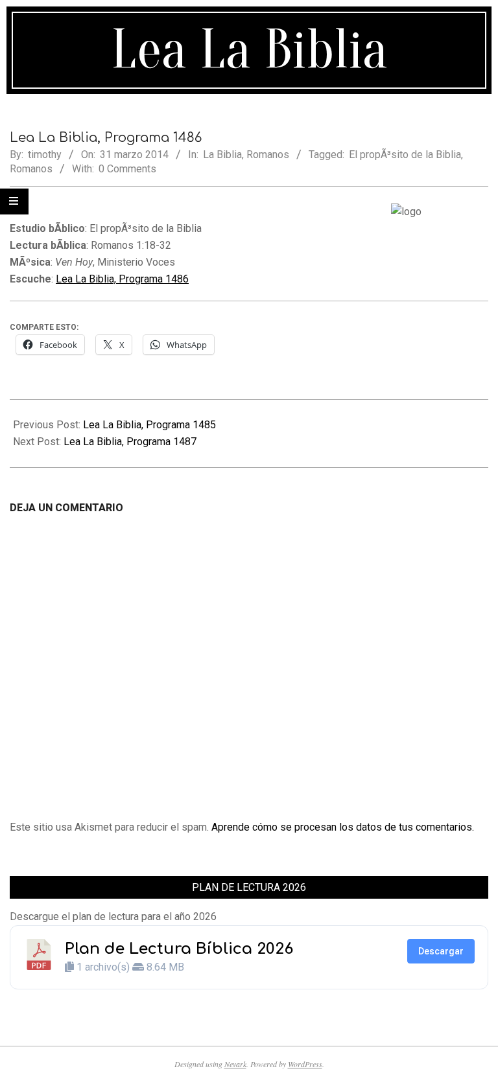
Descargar (441, 951)
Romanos (267, 154)
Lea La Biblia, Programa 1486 (122, 279)
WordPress (305, 1064)
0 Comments (127, 169)
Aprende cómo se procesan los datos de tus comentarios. (342, 827)
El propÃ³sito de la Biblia (405, 154)
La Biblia (222, 154)
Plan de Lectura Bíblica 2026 (179, 949)
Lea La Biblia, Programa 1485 (149, 425)
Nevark (235, 1064)
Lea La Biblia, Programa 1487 (130, 441)
